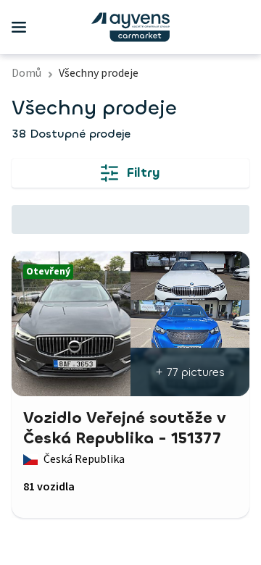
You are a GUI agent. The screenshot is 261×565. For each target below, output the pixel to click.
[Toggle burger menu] (19, 27)
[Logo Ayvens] (130, 27)
